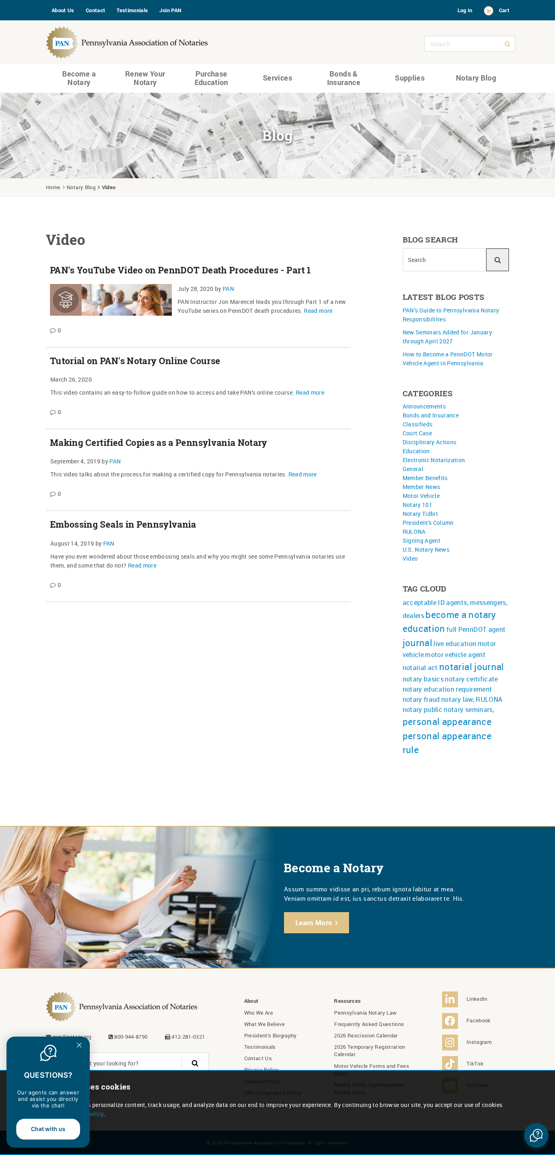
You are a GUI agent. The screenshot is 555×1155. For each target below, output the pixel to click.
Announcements (424, 406)
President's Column (428, 522)
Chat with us (48, 1128)
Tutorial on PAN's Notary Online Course (135, 361)
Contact (95, 10)
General (413, 469)
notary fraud (421, 699)
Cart (504, 10)
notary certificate (471, 679)
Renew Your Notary (145, 78)
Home (53, 187)
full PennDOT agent (476, 629)
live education (455, 643)
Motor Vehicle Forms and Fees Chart (371, 1069)
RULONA (414, 531)
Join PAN (170, 10)
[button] (536, 1135)
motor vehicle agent (455, 654)
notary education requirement (447, 689)
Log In (465, 10)
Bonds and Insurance (431, 415)
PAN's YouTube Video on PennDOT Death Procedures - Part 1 (180, 270)
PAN (228, 289)
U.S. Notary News (426, 549)
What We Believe (264, 1024)
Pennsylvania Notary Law (365, 1012)
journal (417, 642)
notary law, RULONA (471, 699)
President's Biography (270, 1035)
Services (277, 78)
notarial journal (471, 666)
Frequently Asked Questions (369, 1024)
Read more (318, 310)
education (424, 628)
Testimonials (132, 10)
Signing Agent (422, 540)
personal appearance (447, 721)
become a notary (460, 614)
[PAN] (127, 40)
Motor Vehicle (421, 496)
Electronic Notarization (434, 460)
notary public (423, 709)
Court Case (417, 433)
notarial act (420, 667)
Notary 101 (418, 505)
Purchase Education (211, 78)
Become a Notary (79, 78)
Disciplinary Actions (430, 442)
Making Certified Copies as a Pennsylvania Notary (158, 443)
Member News (421, 487)
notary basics (423, 679)
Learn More (313, 922)
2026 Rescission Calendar (365, 1035)
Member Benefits (425, 478)
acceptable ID (424, 602)
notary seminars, (469, 709)
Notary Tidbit (420, 513)
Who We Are (258, 1012)
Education (416, 451)
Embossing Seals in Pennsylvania (123, 524)
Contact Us (258, 1058)
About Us (63, 10)
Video (410, 558)
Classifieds (418, 424)
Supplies (410, 78)
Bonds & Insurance (343, 78)
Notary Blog (476, 78)
